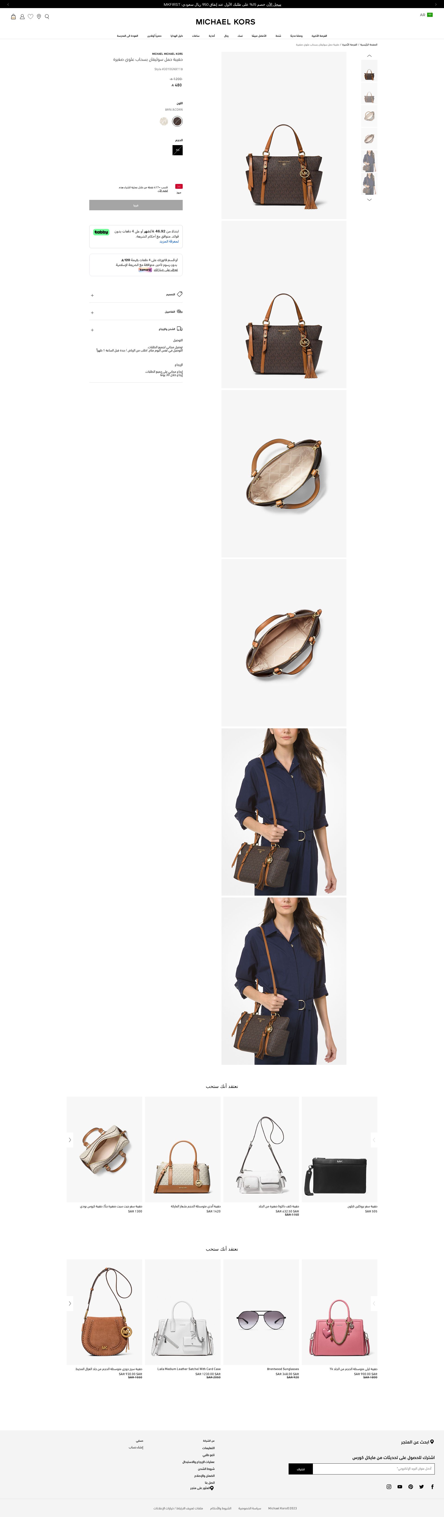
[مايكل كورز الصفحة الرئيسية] (226, 24)
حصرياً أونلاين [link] (154, 35)
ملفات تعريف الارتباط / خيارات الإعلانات (178, 1508)
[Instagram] (389, 1486)
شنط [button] (278, 35)
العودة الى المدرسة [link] (127, 35)
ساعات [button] (196, 35)
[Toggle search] (47, 16)
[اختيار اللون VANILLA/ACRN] (164, 121)
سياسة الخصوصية (249, 1508)
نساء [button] (240, 35)
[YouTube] (400, 1486)
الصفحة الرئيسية (368, 44)
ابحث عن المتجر (415, 1442)
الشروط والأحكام (220, 1508)
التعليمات (208, 1447)
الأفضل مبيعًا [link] (259, 35)
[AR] (430, 16)
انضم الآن (163, 190)
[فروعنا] (39, 16)
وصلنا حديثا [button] (296, 35)
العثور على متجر (200, 1487)
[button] (374, 1140)
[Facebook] (432, 1486)
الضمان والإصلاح (204, 1475)
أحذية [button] (212, 35)
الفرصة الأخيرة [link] (319, 35)
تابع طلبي (209, 1454)
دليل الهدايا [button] (177, 35)
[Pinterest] (410, 1486)
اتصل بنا (210, 1482)
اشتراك (301, 1468)
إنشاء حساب (136, 1447)
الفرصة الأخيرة (349, 44)
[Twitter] (421, 1486)
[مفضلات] (30, 16)
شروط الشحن (206, 1468)
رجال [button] (226, 35)
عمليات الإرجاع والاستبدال (198, 1461)
